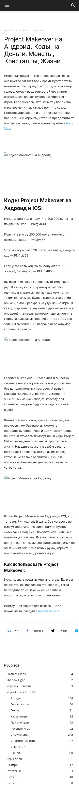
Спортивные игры (23, 741)
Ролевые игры (21, 728)
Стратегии (18, 747)
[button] (6, 5)
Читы (10, 777)
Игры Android (23, 30)
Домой (8, 30)
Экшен (15, 753)
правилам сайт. (49, 611)
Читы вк (12, 783)
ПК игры (12, 765)
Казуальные (19, 716)
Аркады (39, 30)
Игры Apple (14, 759)
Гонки (15, 710)
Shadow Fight (15, 680)
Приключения (21, 722)
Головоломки (20, 704)
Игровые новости (18, 686)
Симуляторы (19, 734)
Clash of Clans (16, 674)
